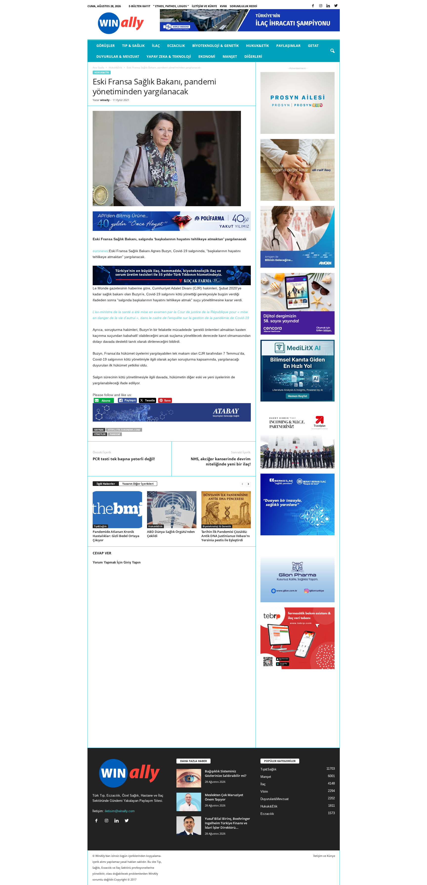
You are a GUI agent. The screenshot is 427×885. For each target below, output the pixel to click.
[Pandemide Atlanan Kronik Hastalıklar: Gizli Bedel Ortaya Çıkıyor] (117, 509)
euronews (100, 251)
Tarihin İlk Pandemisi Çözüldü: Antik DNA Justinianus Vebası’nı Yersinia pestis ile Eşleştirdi (225, 535)
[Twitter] (336, 6)
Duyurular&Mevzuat (274, 799)
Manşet (230, 56)
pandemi (115, 434)
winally (104, 100)
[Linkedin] (328, 6)
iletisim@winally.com (120, 811)
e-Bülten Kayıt (139, 6)
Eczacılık (176, 45)
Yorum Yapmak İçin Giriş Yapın (117, 562)
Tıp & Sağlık (133, 45)
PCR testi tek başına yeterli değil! (124, 458)
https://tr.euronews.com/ (124, 429)
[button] (332, 51)
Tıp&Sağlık (100, 526)
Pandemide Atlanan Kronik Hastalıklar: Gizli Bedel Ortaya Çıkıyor (116, 535)
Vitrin (264, 791)
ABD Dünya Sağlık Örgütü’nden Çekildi (171, 533)
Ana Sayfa (98, 67)
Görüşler (105, 45)
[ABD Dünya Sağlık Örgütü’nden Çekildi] (171, 509)
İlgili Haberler (106, 483)
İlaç (156, 45)
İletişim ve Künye (204, 6)
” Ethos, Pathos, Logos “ (171, 6)
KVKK (223, 6)
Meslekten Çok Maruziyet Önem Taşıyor (224, 797)
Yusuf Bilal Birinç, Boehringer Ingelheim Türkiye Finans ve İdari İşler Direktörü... (227, 823)
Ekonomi (206, 56)
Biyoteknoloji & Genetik (215, 45)
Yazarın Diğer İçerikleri (137, 483)
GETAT (313, 45)
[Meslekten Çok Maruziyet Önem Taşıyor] (188, 802)
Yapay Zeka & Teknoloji (169, 56)
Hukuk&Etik (257, 45)
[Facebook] (313, 6)
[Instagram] (321, 6)
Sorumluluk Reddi (243, 6)
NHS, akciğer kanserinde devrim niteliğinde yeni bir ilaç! (221, 461)
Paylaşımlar (288, 45)
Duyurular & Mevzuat (117, 56)
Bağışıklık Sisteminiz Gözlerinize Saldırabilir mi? (225, 773)
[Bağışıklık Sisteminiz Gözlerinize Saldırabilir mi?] (188, 778)
